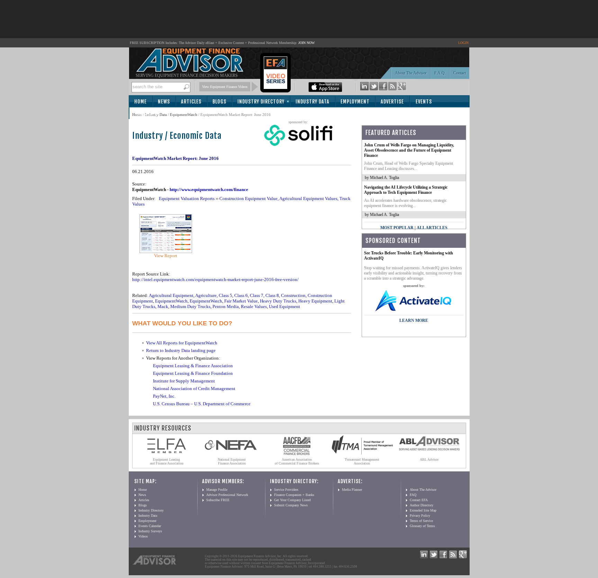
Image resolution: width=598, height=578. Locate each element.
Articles (191, 102)
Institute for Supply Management (184, 380)
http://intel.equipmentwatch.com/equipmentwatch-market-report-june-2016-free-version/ (215, 279)
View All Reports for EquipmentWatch (181, 342)
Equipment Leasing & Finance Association (193, 365)
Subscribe (148, 114)
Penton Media (225, 306)
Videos (143, 536)
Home (140, 102)
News (164, 102)
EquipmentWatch (183, 114)
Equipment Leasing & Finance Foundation (193, 373)
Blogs (219, 102)
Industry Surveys (150, 531)
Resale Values (254, 306)
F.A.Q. (440, 73)
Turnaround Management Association (362, 461)
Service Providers (286, 489)
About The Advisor (411, 73)
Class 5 (225, 295)
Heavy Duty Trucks (278, 301)
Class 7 (256, 295)
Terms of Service (421, 521)
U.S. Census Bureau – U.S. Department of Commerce (202, 403)
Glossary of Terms (422, 526)
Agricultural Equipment (171, 295)
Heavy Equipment (315, 301)
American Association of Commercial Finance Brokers (297, 461)
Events (424, 102)
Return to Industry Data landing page (181, 350)
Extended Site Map (423, 510)
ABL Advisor (429, 459)
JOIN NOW (306, 43)
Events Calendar (149, 526)
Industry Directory (260, 102)
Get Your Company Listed (292, 500)
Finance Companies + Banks (294, 495)
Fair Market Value (241, 301)
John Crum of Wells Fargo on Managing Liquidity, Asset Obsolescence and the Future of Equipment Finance (409, 150)
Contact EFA (419, 500)
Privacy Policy (420, 515)
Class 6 (241, 295)
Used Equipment (284, 306)
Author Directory (421, 505)
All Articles (432, 227)
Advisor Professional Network (227, 495)
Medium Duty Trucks (190, 306)
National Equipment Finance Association (232, 461)
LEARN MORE (413, 320)
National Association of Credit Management (194, 388)
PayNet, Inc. (164, 396)
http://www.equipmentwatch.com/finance (209, 189)
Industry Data (312, 102)
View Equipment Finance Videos (224, 87)
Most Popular (397, 227)
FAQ (413, 495)
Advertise (392, 102)
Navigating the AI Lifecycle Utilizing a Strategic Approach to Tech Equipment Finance (405, 190)
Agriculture (206, 295)
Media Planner (352, 489)
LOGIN (463, 43)
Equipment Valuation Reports (187, 198)
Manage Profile (216, 489)
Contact (459, 73)
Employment (355, 102)
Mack (162, 306)
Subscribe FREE (217, 500)
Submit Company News (291, 505)
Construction (293, 295)
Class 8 (272, 295)
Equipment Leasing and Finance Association (166, 461)
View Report (165, 255)
